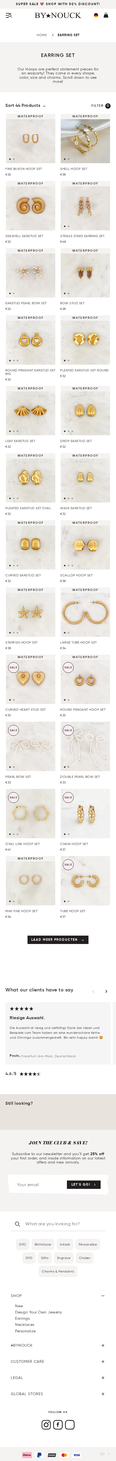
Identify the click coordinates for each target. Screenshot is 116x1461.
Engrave (64, 1258)
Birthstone (43, 1244)
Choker (84, 1258)
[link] (58, 940)
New (19, 1306)
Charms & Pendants (58, 1271)
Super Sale (28, 4)
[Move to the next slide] (106, 991)
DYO (22, 1244)
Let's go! (80, 1184)
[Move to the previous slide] (93, 991)
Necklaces (25, 1324)
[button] (96, 15)
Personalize (88, 1244)
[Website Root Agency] (108, 1453)
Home (42, 35)
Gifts (45, 1258)
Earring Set (69, 35)
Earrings (22, 1318)
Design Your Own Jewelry (38, 1312)
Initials (65, 1244)
